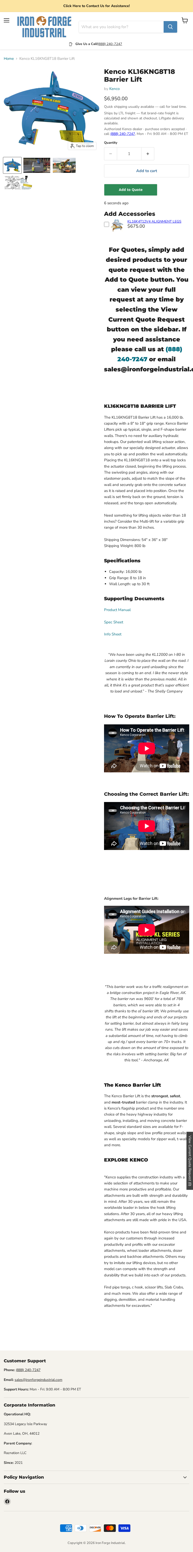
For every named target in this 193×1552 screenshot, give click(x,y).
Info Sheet (113, 634)
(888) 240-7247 (110, 44)
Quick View (117, 232)
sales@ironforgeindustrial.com (38, 1379)
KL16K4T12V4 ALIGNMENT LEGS (154, 221)
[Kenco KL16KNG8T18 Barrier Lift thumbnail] (12, 165)
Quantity (110, 143)
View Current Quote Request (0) (190, 1160)
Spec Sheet (113, 622)
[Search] (170, 27)
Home (9, 59)
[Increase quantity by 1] (147, 153)
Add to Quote (130, 189)
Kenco (114, 88)
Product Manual (118, 609)
